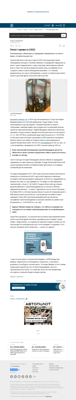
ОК (63, 35)
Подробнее (48, 396)
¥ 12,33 (31, 29)
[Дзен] (19, 376)
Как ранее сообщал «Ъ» (18, 119)
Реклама (35, 370)
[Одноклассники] (23, 376)
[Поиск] (60, 25)
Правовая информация (56, 368)
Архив (34, 366)
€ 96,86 (25, 29)
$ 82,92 (19, 29)
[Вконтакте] (15, 376)
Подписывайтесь (18, 288)
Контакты (35, 368)
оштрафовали (46, 143)
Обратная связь (54, 366)
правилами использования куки (36, 35)
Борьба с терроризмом (16, 40)
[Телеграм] (11, 376)
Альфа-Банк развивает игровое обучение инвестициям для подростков (62, 350)
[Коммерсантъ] (11, 25)
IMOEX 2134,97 (38, 29)
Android (51, 364)
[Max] (30, 376)
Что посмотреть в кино (52, 29)
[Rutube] (26, 376)
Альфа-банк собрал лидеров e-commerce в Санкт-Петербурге (41, 350)
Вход (57, 25)
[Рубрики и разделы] (64, 25)
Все (22, 342)
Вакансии (35, 371)
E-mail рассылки (54, 370)
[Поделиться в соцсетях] (64, 46)
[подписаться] (26, 299)
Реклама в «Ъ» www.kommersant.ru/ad (38, 11)
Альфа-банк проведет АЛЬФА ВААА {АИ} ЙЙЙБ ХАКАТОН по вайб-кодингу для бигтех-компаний (18, 351)
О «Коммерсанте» (38, 364)
